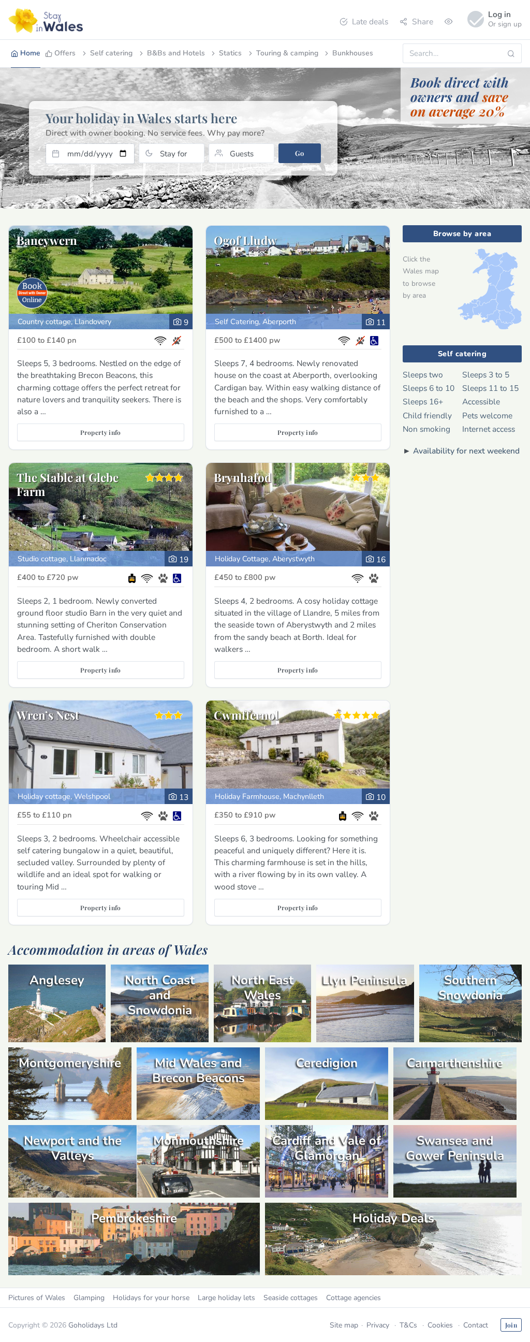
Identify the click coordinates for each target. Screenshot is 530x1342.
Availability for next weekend (466, 450)
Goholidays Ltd (92, 1325)
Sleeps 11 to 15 (490, 388)
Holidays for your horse (151, 1298)
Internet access (488, 429)
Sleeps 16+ (423, 401)
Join (511, 1325)
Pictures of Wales (36, 1298)
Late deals (370, 21)
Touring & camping (287, 53)
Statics (230, 53)
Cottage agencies (353, 1298)
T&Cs (408, 1325)
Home (30, 53)
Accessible (481, 401)
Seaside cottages (290, 1298)
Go (299, 153)
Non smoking (426, 429)
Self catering (111, 53)
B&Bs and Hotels (176, 53)
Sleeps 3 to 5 (485, 374)
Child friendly (427, 415)
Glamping (89, 1298)
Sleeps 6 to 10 (428, 388)
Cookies (440, 1325)
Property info (100, 432)
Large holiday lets (226, 1298)
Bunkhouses (352, 53)
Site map (344, 1325)
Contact (475, 1325)
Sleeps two (423, 374)
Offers (65, 53)
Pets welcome (487, 415)
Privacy (377, 1325)
